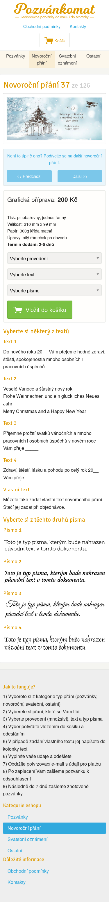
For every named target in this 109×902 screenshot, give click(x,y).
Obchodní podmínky (41, 26)
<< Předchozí (29, 176)
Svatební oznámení (67, 59)
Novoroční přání (41, 59)
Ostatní (93, 56)
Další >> (79, 176)
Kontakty (78, 26)
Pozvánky (15, 56)
